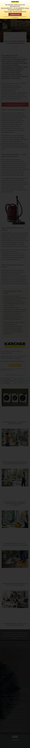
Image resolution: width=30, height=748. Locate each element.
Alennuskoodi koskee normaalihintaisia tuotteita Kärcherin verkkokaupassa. (15, 17)
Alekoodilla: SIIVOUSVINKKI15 (15, 12)
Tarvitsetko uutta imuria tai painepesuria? (15, 5)
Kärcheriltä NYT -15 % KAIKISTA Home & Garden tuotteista (15, 9)
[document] (15, 374)
